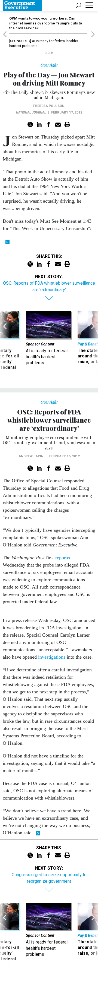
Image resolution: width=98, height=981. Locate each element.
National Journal (31, 112)
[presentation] (5, 343)
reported (63, 557)
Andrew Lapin (31, 456)
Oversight (49, 65)
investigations (51, 657)
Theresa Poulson (49, 106)
